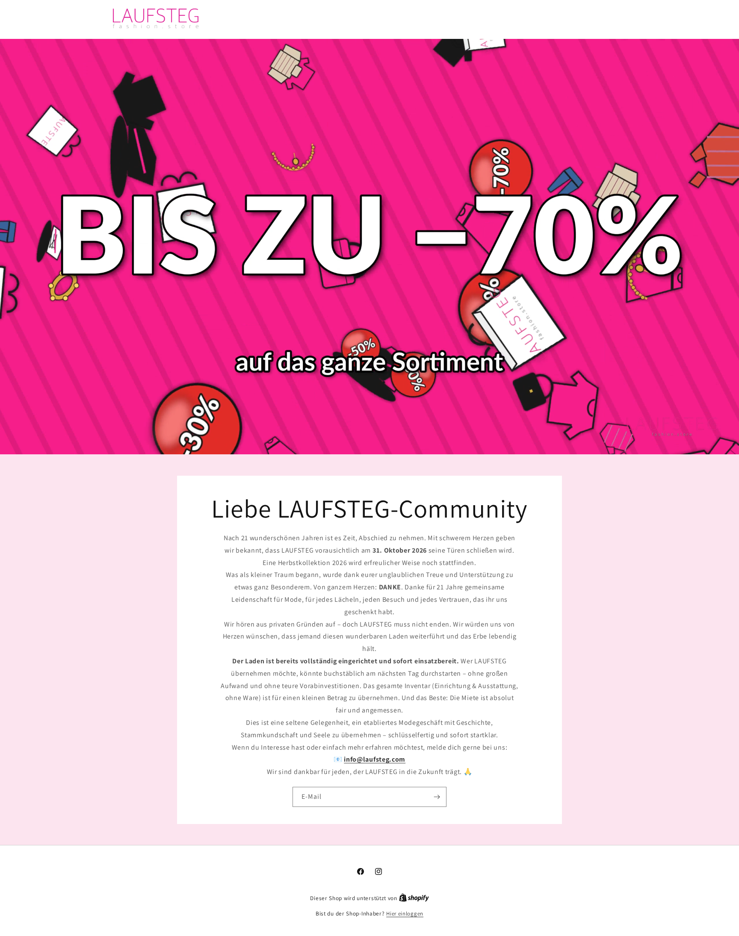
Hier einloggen (404, 913)
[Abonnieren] (436, 796)
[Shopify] (414, 898)
